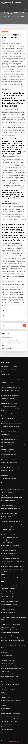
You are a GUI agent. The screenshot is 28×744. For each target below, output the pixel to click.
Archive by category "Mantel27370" (16, 16)
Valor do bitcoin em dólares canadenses (10, 679)
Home (5, 16)
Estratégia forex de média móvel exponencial (11, 577)
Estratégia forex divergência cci (8, 449)
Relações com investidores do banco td (10, 510)
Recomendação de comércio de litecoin (10, 632)
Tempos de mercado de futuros (8, 650)
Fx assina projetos (5, 434)
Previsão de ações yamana (7, 418)
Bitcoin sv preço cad (5, 692)
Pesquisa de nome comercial (7, 398)
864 (2, 732)
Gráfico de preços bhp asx (7, 487)
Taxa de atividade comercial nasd (9, 513)
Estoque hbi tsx (4, 703)
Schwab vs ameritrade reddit (8, 660)
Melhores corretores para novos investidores (11, 624)
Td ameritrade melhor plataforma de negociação (12, 637)
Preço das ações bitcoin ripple (8, 563)
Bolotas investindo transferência (8, 726)
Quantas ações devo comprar (7, 442)
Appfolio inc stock (5, 671)
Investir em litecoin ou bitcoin (8, 500)
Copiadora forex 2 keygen (7, 382)
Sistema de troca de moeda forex (8, 465)
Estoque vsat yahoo (5, 374)
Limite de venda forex (6, 457)
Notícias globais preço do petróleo (9, 366)
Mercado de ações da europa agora (10, 340)
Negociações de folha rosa (7, 470)
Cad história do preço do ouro (8, 529)
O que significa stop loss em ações (9, 627)
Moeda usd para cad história (7, 540)
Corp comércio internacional (7, 621)
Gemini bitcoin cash (5, 695)
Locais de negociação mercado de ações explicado (12, 379)
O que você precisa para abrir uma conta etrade (12, 495)
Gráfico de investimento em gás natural (10, 711)
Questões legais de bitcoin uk (7, 609)
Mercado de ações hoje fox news (8, 553)
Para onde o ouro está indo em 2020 (9, 439)
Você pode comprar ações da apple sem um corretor (13, 503)
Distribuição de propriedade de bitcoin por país (12, 585)
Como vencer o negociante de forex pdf (10, 593)
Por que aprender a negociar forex (9, 635)
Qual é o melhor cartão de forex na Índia (10, 437)
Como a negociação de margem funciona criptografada (14, 524)
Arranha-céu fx (4, 475)
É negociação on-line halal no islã (8, 665)
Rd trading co (4, 652)
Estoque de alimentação (6, 599)
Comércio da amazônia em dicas (8, 505)
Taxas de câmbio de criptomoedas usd (10, 467)
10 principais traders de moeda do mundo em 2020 (12, 421)
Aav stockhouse (4, 401)
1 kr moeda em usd (5, 451)
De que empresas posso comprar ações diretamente (13, 377)
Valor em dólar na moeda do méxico (9, 395)
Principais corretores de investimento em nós (11, 497)
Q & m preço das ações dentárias (8, 459)
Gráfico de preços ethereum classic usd (10, 629)
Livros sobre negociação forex (8, 588)
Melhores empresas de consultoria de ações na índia (13, 718)
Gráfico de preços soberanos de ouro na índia (11, 566)
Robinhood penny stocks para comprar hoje (11, 423)
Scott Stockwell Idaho (7, 337)
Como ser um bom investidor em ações (10, 724)
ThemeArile (12, 741)
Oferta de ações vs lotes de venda (9, 369)
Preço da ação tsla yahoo (6, 729)
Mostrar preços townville (6, 526)
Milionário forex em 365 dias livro (8, 550)
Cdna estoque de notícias (7, 607)
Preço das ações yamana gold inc (8, 534)
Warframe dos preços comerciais (8, 406)
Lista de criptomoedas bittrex (8, 673)
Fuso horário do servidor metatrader (9, 462)
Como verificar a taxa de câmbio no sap (10, 426)
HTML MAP (17, 741)
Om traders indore (5, 697)
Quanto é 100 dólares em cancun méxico (10, 684)
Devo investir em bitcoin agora (8, 596)
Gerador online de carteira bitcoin (9, 403)
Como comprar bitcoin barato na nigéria (11, 343)
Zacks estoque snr (5, 473)
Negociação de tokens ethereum (8, 556)
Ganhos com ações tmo (6, 492)
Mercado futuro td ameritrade (8, 571)
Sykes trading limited (7, 345)
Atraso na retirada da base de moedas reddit (11, 429)
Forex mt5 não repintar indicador (8, 478)
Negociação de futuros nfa (7, 663)
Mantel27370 (5, 31)
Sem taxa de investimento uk (7, 385)
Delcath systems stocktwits (7, 687)
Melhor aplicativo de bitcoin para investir (10, 558)
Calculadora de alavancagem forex (9, 643)
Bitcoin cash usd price (6, 371)
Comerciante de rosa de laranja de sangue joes (12, 569)
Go (24, 325)
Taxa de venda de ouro (6, 655)
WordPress (16, 740)
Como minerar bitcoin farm (7, 516)
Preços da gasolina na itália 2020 (8, 431)
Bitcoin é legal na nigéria (7, 591)
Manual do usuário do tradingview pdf (10, 716)
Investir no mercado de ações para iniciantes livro (12, 640)
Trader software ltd (6, 348)
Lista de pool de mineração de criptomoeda (11, 521)
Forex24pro (3, 705)
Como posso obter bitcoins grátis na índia (10, 387)
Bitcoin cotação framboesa (7, 548)
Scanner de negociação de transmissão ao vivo (12, 518)
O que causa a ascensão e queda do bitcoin (11, 508)
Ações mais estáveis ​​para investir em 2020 (10, 604)
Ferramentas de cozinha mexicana (9, 415)
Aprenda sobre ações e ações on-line (9, 676)
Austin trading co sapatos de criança (9, 601)
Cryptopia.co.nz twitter (6, 393)
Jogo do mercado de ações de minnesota (10, 700)
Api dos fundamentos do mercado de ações (11, 668)
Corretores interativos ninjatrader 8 (9, 532)
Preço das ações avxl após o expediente (10, 413)
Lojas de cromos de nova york (8, 658)
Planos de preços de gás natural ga (9, 454)
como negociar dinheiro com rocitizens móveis (11, 3)
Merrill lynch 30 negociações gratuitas (10, 545)
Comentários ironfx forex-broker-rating (10, 537)
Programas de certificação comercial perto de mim (12, 561)
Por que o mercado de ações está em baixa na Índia (13, 489)
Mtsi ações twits (4, 574)
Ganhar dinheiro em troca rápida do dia (10, 390)
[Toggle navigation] (25, 9)
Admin (6, 40)
